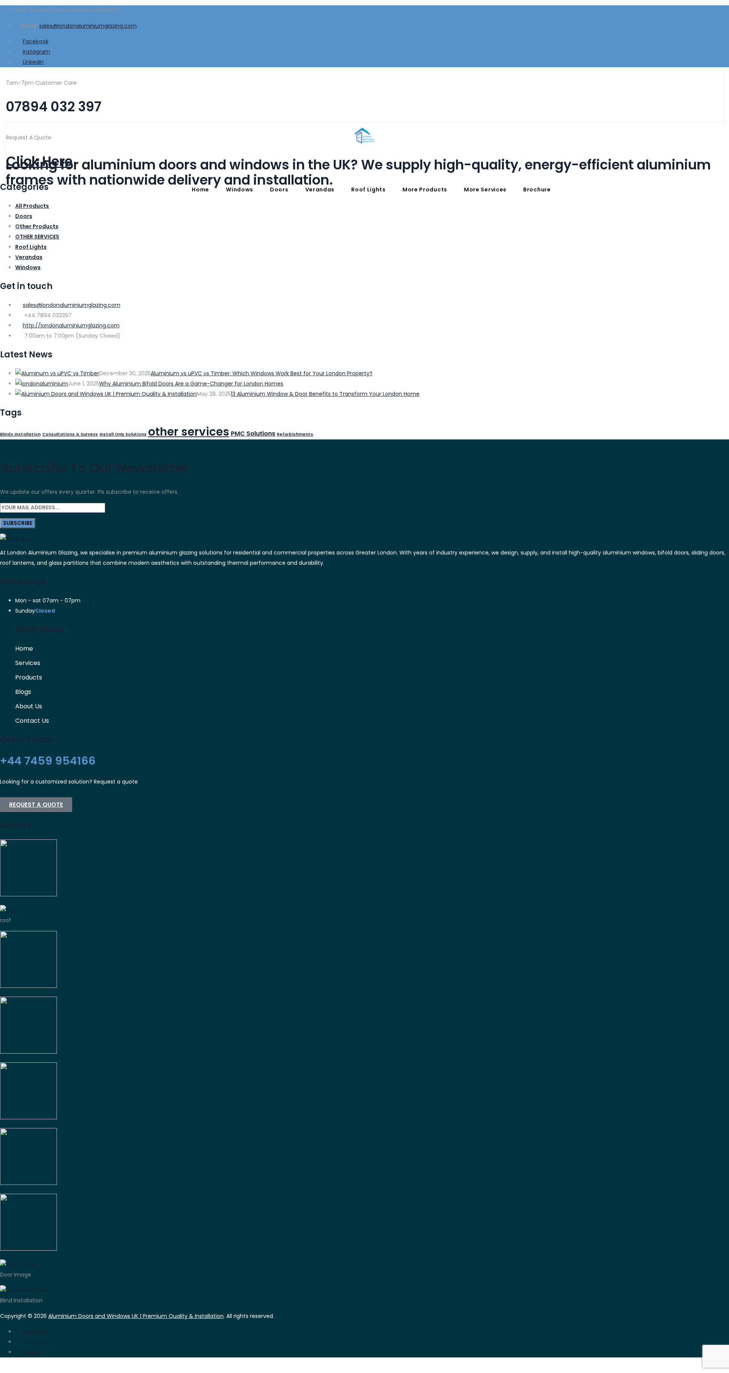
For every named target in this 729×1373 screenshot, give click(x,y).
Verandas (320, 189)
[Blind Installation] (24, 1290)
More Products (424, 189)
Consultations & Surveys (70, 434)
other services (188, 431)
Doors (279, 189)
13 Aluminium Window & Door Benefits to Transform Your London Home (325, 394)
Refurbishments (295, 434)
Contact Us (32, 720)
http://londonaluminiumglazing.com (71, 325)
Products (28, 677)
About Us (28, 706)
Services (27, 663)
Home (200, 189)
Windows (239, 189)
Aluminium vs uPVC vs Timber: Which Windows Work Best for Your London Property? (261, 373)
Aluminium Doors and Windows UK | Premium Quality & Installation (136, 1316)
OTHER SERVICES (37, 236)
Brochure (537, 189)
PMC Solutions (253, 433)
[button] (36, 804)
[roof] (8, 910)
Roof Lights (368, 189)
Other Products (36, 226)
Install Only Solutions (123, 434)
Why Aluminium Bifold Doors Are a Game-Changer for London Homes (191, 383)
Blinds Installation (20, 434)
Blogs (23, 691)
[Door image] (18, 1264)
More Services (485, 189)
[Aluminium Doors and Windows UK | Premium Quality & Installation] (364, 109)
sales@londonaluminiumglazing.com (88, 26)
